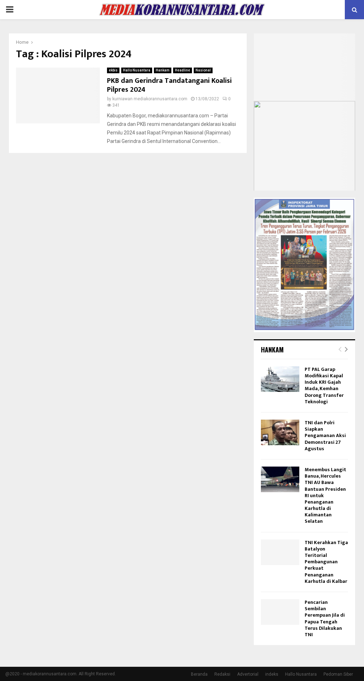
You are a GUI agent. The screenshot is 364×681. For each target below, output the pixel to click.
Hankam (163, 70)
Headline (182, 70)
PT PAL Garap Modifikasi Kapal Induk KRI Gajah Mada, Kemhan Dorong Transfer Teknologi (324, 385)
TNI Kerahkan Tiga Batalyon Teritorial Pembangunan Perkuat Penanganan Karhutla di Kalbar (326, 561)
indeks (271, 674)
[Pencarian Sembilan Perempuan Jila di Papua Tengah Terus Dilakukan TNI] (280, 612)
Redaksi (222, 674)
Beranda (199, 674)
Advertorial (247, 674)
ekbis (113, 70)
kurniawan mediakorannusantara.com (149, 98)
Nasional (203, 70)
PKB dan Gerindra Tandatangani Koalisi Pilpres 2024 (169, 85)
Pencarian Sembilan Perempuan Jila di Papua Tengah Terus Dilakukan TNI (325, 618)
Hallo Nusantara (136, 70)
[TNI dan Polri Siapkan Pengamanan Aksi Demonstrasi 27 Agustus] (280, 432)
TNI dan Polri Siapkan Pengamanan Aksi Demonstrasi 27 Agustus (325, 436)
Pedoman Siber (338, 674)
